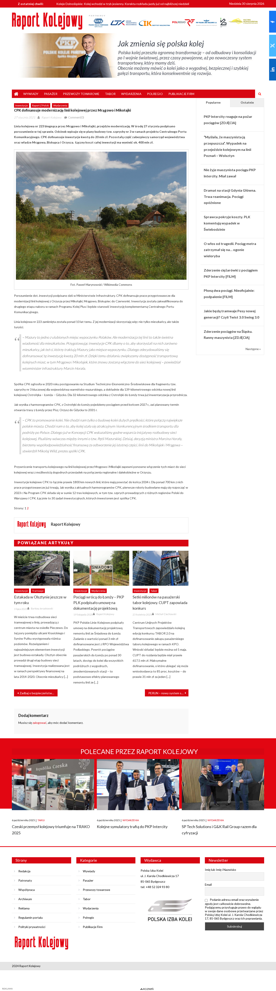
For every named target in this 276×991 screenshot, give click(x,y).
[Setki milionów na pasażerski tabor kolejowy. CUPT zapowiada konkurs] (160, 568)
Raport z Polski (40, 105)
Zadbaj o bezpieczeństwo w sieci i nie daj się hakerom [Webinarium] (39, 693)
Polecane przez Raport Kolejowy (139, 751)
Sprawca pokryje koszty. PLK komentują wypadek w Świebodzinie (227, 223)
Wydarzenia (131, 94)
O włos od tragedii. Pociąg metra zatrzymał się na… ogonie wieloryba (230, 249)
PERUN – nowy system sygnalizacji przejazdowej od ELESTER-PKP (168, 693)
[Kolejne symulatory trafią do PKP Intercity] (138, 784)
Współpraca (26, 890)
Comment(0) (76, 117)
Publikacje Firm (181, 94)
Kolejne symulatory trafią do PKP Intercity (132, 826)
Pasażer (50, 94)
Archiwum (25, 899)
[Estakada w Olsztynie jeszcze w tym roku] (42, 568)
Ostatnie (247, 102)
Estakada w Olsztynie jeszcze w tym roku (40, 600)
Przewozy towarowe (81, 94)
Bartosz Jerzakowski (42, 608)
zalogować (40, 722)
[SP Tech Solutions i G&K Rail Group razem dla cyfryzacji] (223, 784)
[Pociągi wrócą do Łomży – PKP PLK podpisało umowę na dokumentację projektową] (101, 568)
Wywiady (30, 94)
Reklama (24, 908)
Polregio (155, 94)
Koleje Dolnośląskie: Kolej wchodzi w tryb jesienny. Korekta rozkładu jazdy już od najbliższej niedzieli (122, 3)
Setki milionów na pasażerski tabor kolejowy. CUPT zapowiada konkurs (160, 603)
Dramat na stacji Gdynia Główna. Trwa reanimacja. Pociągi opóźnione (230, 196)
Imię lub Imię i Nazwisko (220, 869)
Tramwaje (38, 590)
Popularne (213, 102)
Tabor (110, 94)
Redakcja (24, 871)
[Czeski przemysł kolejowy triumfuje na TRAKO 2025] (53, 784)
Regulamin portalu (30, 917)
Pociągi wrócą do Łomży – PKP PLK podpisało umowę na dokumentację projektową (98, 603)
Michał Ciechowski (165, 614)
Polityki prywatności (31, 927)
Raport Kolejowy (51, 117)
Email (208, 884)
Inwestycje (21, 105)
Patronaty (25, 880)
